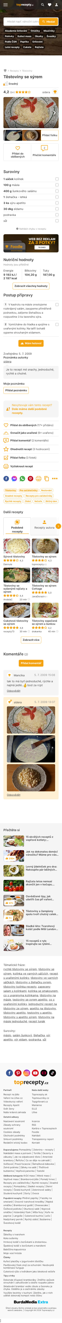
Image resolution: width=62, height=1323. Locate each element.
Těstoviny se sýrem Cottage (44, 587)
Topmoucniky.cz (40, 1098)
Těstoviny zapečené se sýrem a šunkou (44, 622)
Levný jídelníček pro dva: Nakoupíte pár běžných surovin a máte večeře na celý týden (42, 871)
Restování (46, 490)
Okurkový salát (31, 1208)
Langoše (18, 1215)
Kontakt (36, 1142)
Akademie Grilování (16, 30)
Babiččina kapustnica (14, 1249)
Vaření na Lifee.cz (13, 1098)
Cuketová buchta (34, 1215)
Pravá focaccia (22, 1164)
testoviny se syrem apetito (30, 999)
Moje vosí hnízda (12, 1253)
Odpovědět (13, 690)
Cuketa (27, 47)
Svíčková (8, 1164)
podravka (35, 1039)
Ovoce (35, 1193)
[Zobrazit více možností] (55, 478)
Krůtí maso (29, 1175)
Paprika (24, 41)
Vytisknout (38, 478)
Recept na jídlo (11, 1094)
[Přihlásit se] (57, 5)
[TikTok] (52, 1073)
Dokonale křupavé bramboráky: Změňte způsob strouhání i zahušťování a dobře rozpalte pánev (28, 1281)
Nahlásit (36, 1135)
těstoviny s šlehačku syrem (33, 982)
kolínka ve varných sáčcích (30, 973)
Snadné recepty (13, 495)
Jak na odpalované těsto (27, 1156)
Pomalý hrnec (47, 1179)
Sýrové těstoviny (14, 556)
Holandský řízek (22, 1212)
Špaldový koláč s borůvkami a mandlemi (24, 1245)
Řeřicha (20, 1160)
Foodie (35, 1132)
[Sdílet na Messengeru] (14, 478)
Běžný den (51, 501)
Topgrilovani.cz (40, 1101)
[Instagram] (26, 1073)
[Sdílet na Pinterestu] (30, 478)
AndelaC (7, 599)
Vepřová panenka (25, 1171)
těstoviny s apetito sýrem (20, 1017)
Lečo (47, 1215)
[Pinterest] (18, 1073)
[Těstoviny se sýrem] (31, 720)
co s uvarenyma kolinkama (20, 995)
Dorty (27, 1193)
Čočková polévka (12, 1208)
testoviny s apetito (39, 1012)
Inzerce (36, 1121)
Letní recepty (12, 47)
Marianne (37, 1105)
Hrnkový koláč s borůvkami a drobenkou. (25, 1242)
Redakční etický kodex (15, 1142)
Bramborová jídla (29, 1179)
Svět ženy (8, 1108)
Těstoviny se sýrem (44, 556)
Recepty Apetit (11, 1105)
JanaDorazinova (40, 596)
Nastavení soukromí (14, 1121)
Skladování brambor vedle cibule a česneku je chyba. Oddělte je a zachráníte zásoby (27, 1287)
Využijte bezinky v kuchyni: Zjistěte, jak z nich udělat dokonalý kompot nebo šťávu (28, 1294)
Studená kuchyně (12, 1193)
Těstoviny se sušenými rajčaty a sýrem (15, 588)
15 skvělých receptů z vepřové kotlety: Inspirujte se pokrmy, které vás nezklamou (39, 841)
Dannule (7, 564)
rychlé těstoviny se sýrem (20, 969)
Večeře (38, 501)
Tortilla (36, 1153)
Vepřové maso (11, 1179)
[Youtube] (35, 1073)
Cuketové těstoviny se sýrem (15, 622)
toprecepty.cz (39, 564)
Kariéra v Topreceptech (44, 1128)
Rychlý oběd (31, 1219)
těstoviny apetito (14, 1012)
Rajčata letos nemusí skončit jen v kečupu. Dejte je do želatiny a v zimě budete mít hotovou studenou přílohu (41, 887)
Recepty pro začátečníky (39, 495)
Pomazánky (25, 1149)
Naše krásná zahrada (14, 1112)
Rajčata (39, 47)
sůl (44, 1039)
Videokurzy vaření (13, 1101)
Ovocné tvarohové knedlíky (29, 1201)
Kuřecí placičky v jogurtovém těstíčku (23, 1261)
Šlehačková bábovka (43, 1164)
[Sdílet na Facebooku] (6, 478)
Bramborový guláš (23, 1205)
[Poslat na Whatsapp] (22, 478)
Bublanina (45, 1219)
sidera (46, 92)
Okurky (39, 36)
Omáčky (35, 30)
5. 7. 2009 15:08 (44, 675)
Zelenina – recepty (43, 1149)
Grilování (37, 41)
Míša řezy (38, 1212)
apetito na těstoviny (43, 1008)
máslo (7, 1035)
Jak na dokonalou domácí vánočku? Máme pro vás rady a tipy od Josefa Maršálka (42, 856)
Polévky (9, 36)
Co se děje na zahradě (38, 1160)
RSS (34, 1124)
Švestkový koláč (12, 1223)
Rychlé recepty (13, 501)
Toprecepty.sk (39, 1094)
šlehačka (39, 1035)
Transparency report (43, 1139)
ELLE (34, 1108)
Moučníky (49, 30)
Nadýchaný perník (13, 1219)
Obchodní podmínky (14, 1135)
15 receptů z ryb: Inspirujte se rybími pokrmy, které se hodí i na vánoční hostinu (42, 945)
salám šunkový (22, 1035)
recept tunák (37, 1021)
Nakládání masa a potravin (17, 1153)
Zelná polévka (10, 1167)
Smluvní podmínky (13, 1139)
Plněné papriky (30, 1198)
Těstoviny (27, 70)
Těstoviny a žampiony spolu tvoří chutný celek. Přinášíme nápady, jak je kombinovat (41, 915)
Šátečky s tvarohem (14, 1234)
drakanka (37, 631)
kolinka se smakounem (43, 991)
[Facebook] (9, 1073)
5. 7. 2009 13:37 (44, 702)
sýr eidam (20, 1039)
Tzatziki (40, 1171)
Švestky (51, 36)
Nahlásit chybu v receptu (32, 228)
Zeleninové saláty (41, 1189)
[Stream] (43, 1073)
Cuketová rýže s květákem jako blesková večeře (29, 1271)
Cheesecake (41, 1205)
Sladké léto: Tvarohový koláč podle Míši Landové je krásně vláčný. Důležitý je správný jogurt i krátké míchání (42, 932)
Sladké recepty (36, 1186)
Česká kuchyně (22, 1189)
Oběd (28, 501)
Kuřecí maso (24, 36)
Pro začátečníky (29, 490)
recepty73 (8, 631)
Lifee (34, 1112)
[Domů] (5, 70)
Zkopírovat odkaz (46, 478)
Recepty (14, 70)
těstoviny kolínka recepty (19, 986)
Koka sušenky (10, 1238)
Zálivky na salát (28, 1167)
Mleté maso (43, 1175)
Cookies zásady (11, 1132)
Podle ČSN (11, 41)
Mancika (19, 675)
